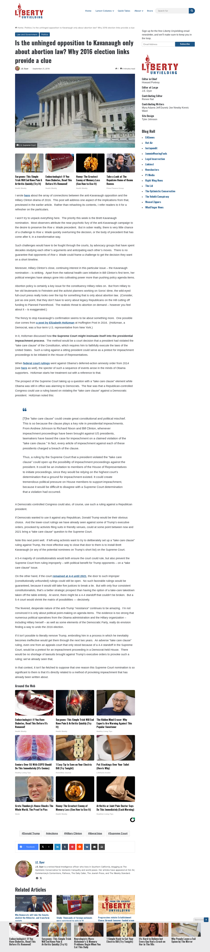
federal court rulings (36, 363)
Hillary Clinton (73, 833)
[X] (41, 878)
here (27, 195)
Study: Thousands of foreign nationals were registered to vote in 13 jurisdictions (74, 920)
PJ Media (150, 175)
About (138, 10)
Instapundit (151, 148)
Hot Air (149, 143)
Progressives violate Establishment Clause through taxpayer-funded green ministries (116, 920)
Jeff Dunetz (162, 107)
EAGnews (150, 137)
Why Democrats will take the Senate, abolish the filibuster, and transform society (32, 917)
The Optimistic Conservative (160, 191)
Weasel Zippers (153, 202)
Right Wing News (154, 180)
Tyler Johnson (149, 119)
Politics (28, 27)
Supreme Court (118, 833)
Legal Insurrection (155, 159)
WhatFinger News (154, 207)
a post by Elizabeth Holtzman (55, 322)
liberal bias (95, 833)
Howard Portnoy (151, 82)
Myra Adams (148, 107)
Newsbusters (152, 169)
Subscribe (185, 44)
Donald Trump (31, 833)
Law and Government (27, 34)
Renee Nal (148, 99)
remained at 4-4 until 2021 (69, 576)
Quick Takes (124, 10)
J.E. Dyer (24, 68)
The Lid (149, 186)
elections (52, 833)
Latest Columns (104, 10)
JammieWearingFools (156, 153)
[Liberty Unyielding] (29, 10)
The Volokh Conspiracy (157, 196)
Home (88, 10)
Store (150, 10)
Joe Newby (175, 107)
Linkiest (149, 164)
